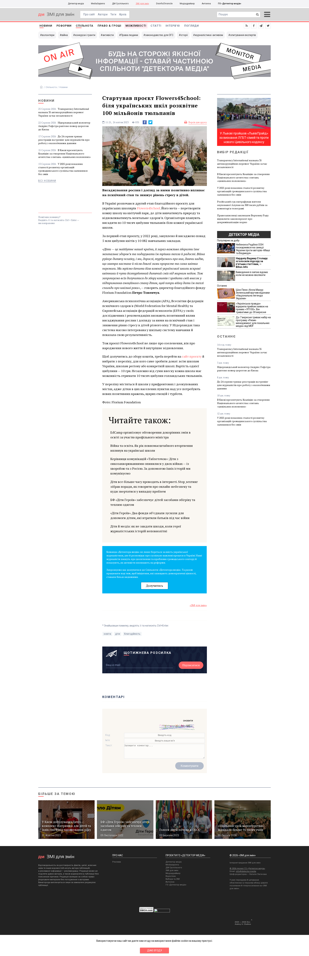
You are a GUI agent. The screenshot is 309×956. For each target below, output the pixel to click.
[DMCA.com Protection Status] (146, 911)
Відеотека (171, 876)
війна (65, 35)
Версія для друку (197, 122)
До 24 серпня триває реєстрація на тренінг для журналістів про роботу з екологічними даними (64, 140)
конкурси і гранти (85, 35)
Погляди (191, 25)
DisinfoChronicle (164, 3)
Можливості (136, 25)
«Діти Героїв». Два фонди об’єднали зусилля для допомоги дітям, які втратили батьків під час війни (150, 515)
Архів (122, 14)
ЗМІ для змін (142, 3)
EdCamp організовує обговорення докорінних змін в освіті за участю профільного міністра (150, 434)
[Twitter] (150, 122)
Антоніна (206, 3)
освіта (107, 633)
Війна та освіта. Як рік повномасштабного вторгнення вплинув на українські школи (151, 448)
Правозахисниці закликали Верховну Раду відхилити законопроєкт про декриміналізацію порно (243, 219)
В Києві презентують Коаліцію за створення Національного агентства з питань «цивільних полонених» (64, 153)
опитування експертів (243, 35)
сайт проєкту (192, 356)
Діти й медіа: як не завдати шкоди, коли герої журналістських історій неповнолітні (145, 528)
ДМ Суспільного (120, 3)
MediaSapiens (98, 3)
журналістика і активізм (209, 35)
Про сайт (89, 14)
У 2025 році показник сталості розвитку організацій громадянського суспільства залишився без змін (63, 169)
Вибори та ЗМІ (173, 879)
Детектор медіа (76, 3)
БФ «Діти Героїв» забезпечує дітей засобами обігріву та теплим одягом (152, 502)
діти (117, 633)
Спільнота (84, 25)
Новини (46, 25)
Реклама (116, 862)
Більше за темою (56, 794)
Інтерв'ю (173, 25)
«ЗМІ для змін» (198, 605)
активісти (108, 35)
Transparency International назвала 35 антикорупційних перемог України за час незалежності (63, 112)
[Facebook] (145, 122)
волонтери (48, 35)
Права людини (129, 35)
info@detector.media (246, 871)
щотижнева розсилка (148, 653)
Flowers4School (148, 208)
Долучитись (154, 586)
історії (184, 35)
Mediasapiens (172, 865)
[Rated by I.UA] (162, 911)
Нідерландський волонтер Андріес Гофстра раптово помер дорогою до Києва (64, 126)
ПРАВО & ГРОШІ (109, 25)
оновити (188, 720)
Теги (113, 14)
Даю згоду (154, 950)
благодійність (132, 633)
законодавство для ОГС (159, 35)
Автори (102, 14)
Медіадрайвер (187, 3)
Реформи (64, 25)
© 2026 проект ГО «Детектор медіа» (247, 868)
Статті (156, 25)
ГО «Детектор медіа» (229, 3)
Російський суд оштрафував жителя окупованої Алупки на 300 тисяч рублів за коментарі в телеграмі (242, 205)
